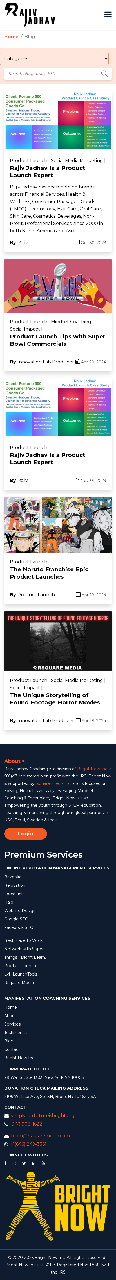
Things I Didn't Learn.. (25, 957)
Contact (12, 1049)
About (10, 1015)
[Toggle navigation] (106, 15)
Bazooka (12, 876)
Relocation (14, 885)
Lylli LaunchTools (20, 974)
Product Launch (20, 965)
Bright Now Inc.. (20, 1057)
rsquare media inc (52, 783)
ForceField (14, 893)
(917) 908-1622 (26, 1124)
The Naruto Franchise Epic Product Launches (49, 573)
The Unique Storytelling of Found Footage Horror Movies (55, 699)
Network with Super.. (24, 948)
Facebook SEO (19, 927)
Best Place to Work (23, 940)
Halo (8, 902)
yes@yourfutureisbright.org (43, 1115)
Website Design (20, 910)
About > (14, 761)
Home (11, 36)
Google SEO (16, 919)
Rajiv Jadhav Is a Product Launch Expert (47, 172)
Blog (9, 1040)
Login (25, 834)
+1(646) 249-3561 (28, 1144)
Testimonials (16, 1032)
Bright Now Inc (92, 768)
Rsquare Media (19, 982)
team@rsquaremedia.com (40, 1135)
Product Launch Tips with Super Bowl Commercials (57, 340)
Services (12, 1024)
